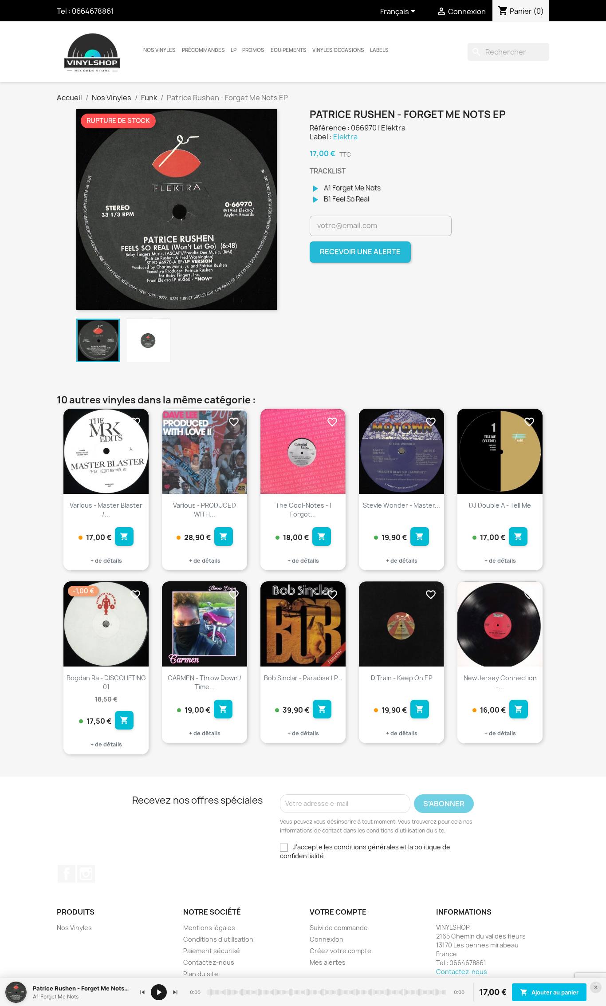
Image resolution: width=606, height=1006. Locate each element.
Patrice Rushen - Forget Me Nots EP (81, 988)
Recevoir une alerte (360, 251)
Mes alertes (328, 962)
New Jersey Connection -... (500, 682)
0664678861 (93, 11)
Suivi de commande (339, 927)
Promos (253, 50)
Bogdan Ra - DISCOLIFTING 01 (106, 682)
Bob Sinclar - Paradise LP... (303, 678)
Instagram (86, 874)
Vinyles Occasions (338, 50)
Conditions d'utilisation (218, 939)
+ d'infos (134, 476)
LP (233, 50)
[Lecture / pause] (159, 992)
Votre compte (338, 912)
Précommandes (203, 50)
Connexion (326, 939)
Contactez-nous (208, 962)
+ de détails (106, 560)
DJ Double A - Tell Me (500, 505)
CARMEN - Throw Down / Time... (205, 682)
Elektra (345, 137)
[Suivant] (175, 992)
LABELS (379, 50)
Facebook (66, 874)
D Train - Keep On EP (402, 678)
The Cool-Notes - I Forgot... (303, 509)
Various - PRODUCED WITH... (204, 509)
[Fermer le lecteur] (596, 987)
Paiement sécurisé (211, 951)
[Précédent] (142, 992)
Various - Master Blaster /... (106, 509)
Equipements (289, 50)
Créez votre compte (340, 951)
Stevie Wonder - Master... (401, 505)
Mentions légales (209, 927)
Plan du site (200, 974)
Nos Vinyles (159, 50)
